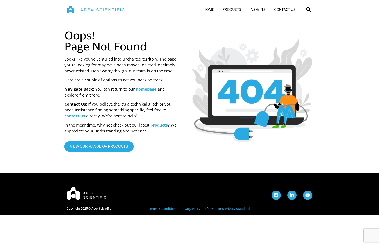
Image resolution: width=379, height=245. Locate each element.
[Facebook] (276, 195)
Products (232, 9)
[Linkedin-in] (292, 195)
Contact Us (284, 9)
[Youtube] (307, 195)
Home (209, 9)
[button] (308, 9)
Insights (257, 9)
